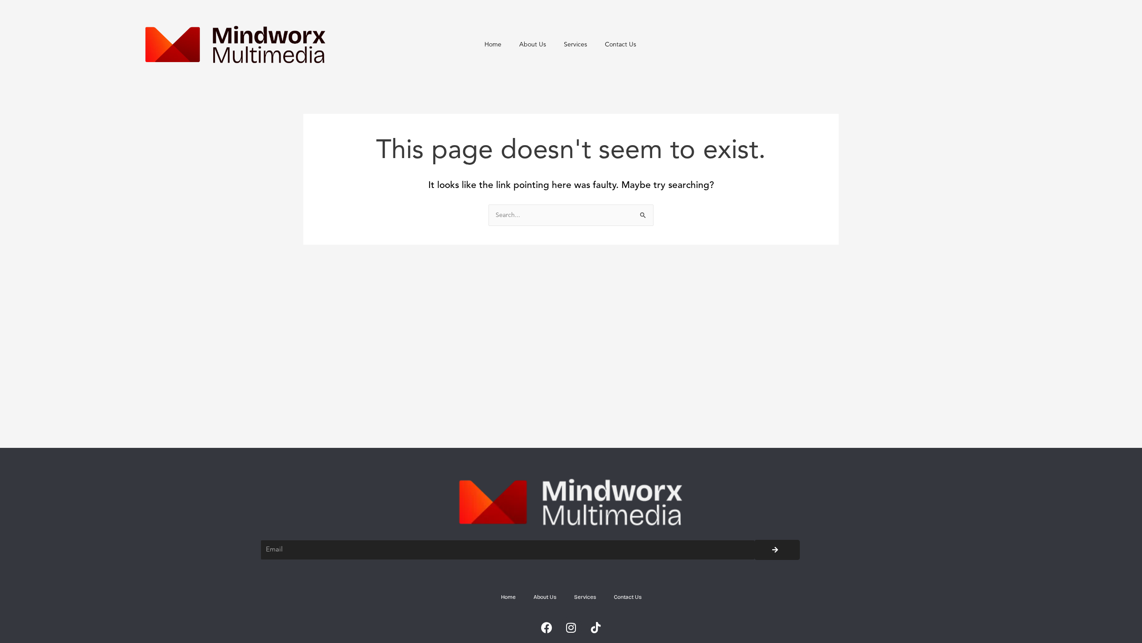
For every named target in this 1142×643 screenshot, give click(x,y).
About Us (532, 45)
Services (575, 45)
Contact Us (620, 45)
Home (492, 45)
